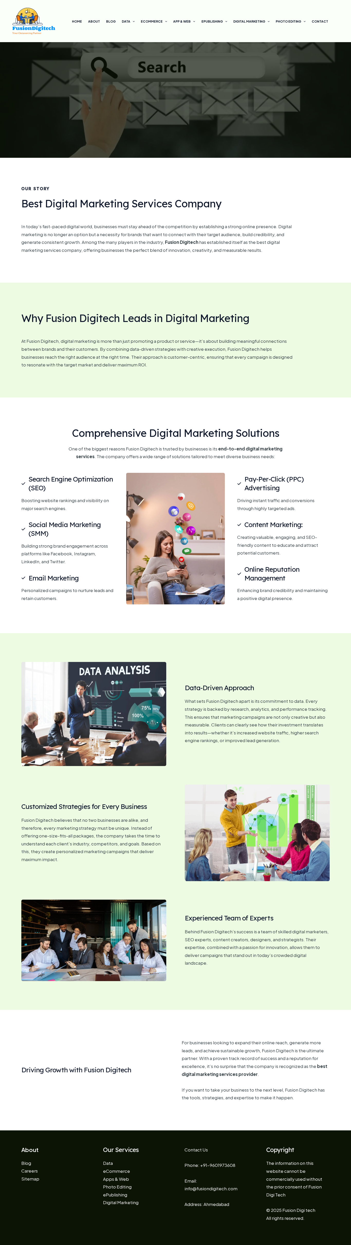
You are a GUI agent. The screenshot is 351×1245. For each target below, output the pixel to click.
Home (77, 21)
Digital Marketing (249, 21)
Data (126, 21)
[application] (132, 21)
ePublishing (212, 21)
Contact (320, 21)
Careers (29, 1171)
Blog (111, 21)
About (94, 21)
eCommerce (152, 21)
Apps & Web (116, 1179)
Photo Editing (288, 21)
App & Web (182, 21)
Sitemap (30, 1179)
